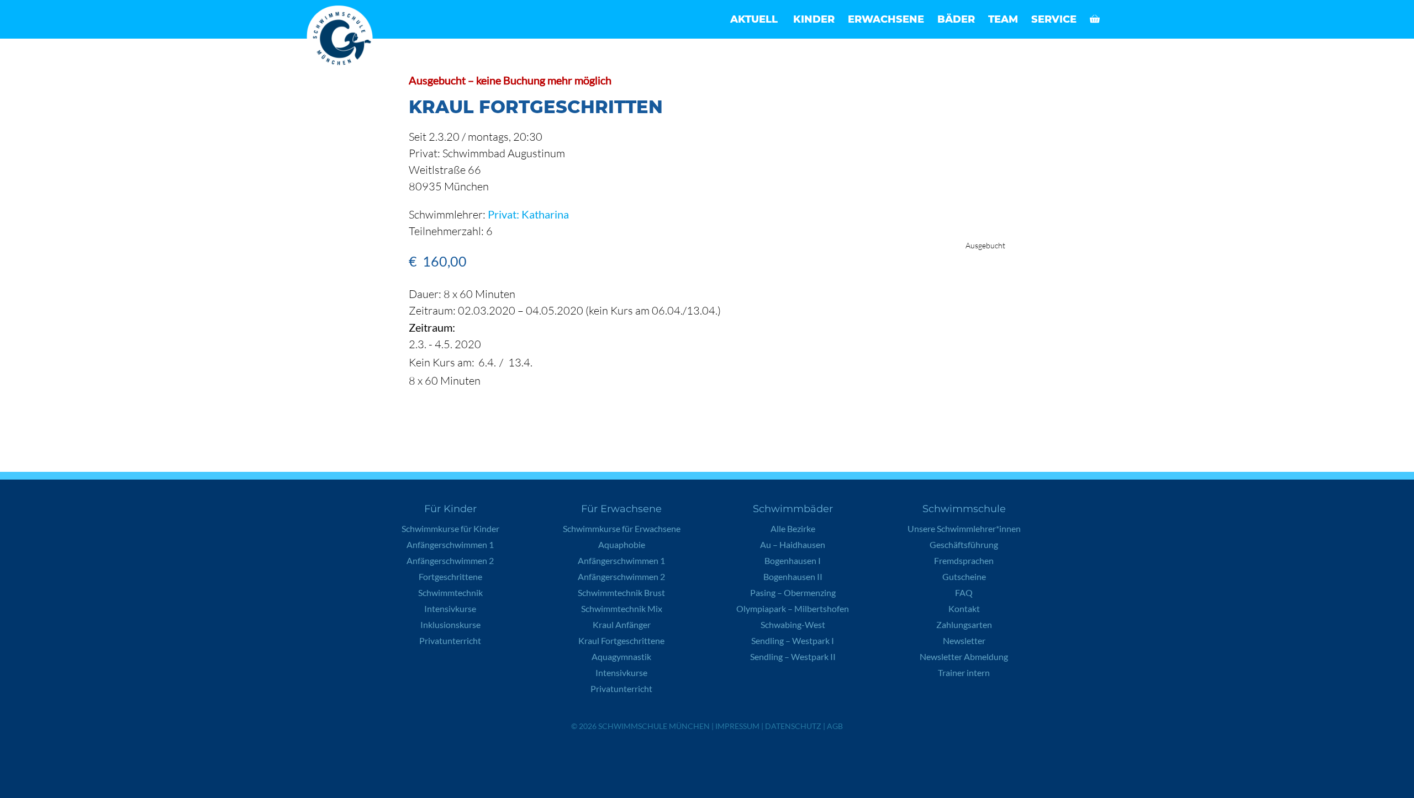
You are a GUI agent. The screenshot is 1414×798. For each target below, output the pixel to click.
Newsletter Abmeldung (964, 656)
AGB (835, 726)
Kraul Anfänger (622, 624)
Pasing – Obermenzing (793, 592)
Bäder (956, 19)
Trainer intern (964, 672)
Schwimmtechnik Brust (621, 592)
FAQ (964, 592)
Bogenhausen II (792, 576)
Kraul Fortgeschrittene (621, 640)
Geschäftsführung (964, 544)
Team (1003, 19)
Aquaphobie (621, 544)
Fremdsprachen (964, 560)
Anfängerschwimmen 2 (450, 560)
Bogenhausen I (792, 560)
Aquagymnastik (621, 656)
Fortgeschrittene (450, 576)
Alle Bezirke (793, 528)
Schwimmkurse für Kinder (450, 528)
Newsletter (964, 640)
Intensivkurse (450, 608)
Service (1054, 19)
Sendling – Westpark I (792, 640)
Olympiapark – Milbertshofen (792, 608)
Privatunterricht (450, 640)
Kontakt (964, 608)
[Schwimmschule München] (342, 38)
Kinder (814, 19)
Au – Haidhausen (792, 544)
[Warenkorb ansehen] (1094, 19)
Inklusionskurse (450, 624)
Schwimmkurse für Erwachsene (621, 528)
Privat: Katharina (528, 214)
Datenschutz (793, 726)
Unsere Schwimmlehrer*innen (964, 528)
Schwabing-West (793, 624)
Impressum (737, 726)
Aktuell (754, 19)
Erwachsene (886, 19)
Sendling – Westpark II (793, 656)
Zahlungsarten (964, 624)
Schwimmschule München (654, 726)
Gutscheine (964, 576)
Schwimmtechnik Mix (621, 608)
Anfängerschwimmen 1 (450, 544)
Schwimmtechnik (450, 592)
